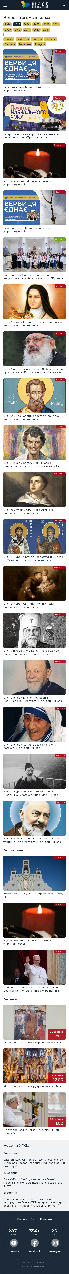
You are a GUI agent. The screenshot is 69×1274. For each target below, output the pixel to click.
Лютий (9, 39)
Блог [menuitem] (34, 1219)
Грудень (40, 44)
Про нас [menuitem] (22, 1219)
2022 (46, 24)
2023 (37, 24)
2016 (36, 29)
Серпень (10, 44)
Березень (23, 39)
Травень (50, 39)
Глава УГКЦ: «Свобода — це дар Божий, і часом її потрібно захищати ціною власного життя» (32, 1182)
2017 (27, 29)
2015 (45, 29)
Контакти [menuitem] (46, 1219)
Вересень (25, 44)
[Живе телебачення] (34, 4)
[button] (5, 5)
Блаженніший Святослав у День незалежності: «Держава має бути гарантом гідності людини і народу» (34, 1163)
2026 (7, 24)
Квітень (37, 39)
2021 (56, 24)
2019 (17, 29)
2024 (27, 24)
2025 (17, 24)
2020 (8, 29)
